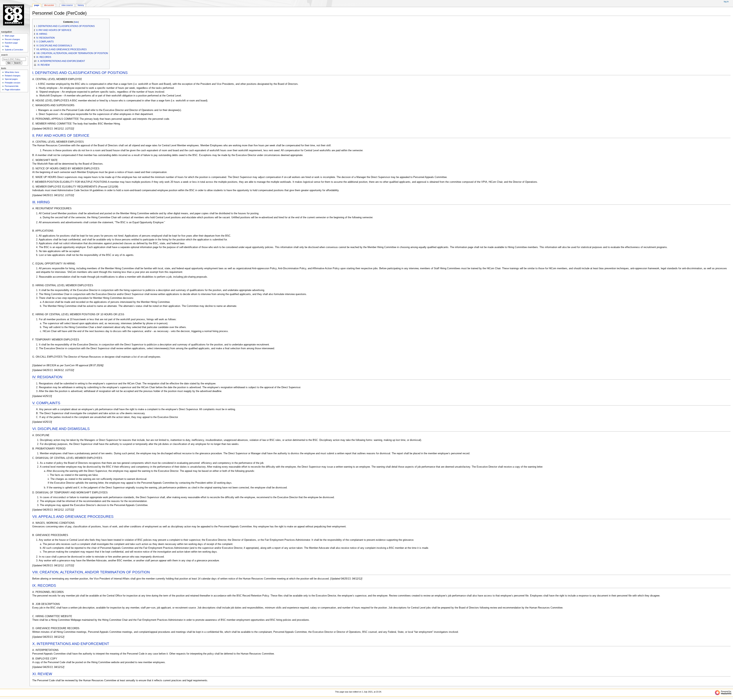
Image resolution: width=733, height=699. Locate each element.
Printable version (12, 83)
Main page (9, 36)
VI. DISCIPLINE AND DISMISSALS (61, 429)
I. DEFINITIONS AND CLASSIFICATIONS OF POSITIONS (80, 73)
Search (4, 55)
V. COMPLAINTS (46, 403)
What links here (12, 72)
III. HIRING (41, 202)
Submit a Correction (14, 49)
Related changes (12, 75)
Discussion (49, 5)
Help (7, 46)
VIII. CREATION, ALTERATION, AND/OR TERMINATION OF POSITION (91, 572)
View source (67, 5)
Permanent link (12, 86)
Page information (12, 89)
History (81, 5)
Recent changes (12, 39)
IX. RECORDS (44, 585)
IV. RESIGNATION (47, 377)
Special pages (11, 79)
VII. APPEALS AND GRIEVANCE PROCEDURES (73, 517)
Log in (726, 1)
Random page (11, 43)
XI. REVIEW (42, 674)
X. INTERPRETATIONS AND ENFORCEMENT (70, 644)
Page (36, 5)
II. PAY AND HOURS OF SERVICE (60, 135)
